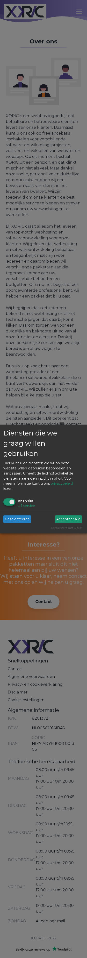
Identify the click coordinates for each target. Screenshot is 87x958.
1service (26, 506)
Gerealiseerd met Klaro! (66, 528)
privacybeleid (62, 483)
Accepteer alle (68, 519)
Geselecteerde (17, 519)
